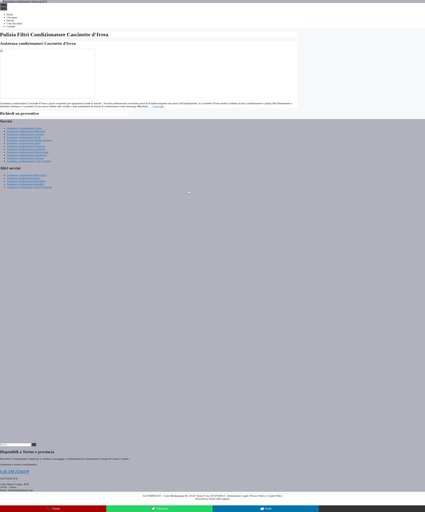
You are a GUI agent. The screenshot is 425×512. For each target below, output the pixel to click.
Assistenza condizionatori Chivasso (25, 158)
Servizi (10, 20)
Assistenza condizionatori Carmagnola (27, 155)
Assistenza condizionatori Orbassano (26, 146)
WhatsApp (159, 509)
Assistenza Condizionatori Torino (24, 128)
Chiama (53, 509)
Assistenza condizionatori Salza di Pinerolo (29, 187)
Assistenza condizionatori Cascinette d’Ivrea (38, 43)
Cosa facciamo (14, 23)
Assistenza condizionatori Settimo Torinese (29, 140)
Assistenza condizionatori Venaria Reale (28, 152)
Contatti (11, 26)
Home (10, 14)
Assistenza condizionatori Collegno (25, 134)
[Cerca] (33, 444)
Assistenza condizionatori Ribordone (26, 181)
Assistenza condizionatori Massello (25, 184)
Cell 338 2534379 (14, 471)
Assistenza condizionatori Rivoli (24, 137)
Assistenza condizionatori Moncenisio (26, 175)
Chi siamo (12, 17)
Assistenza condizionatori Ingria (23, 178)
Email (265, 509)
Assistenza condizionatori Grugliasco (26, 149)
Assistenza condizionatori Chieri (24, 143)
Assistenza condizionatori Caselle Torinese (29, 161)
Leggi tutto (158, 106)
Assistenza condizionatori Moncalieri (26, 131)
